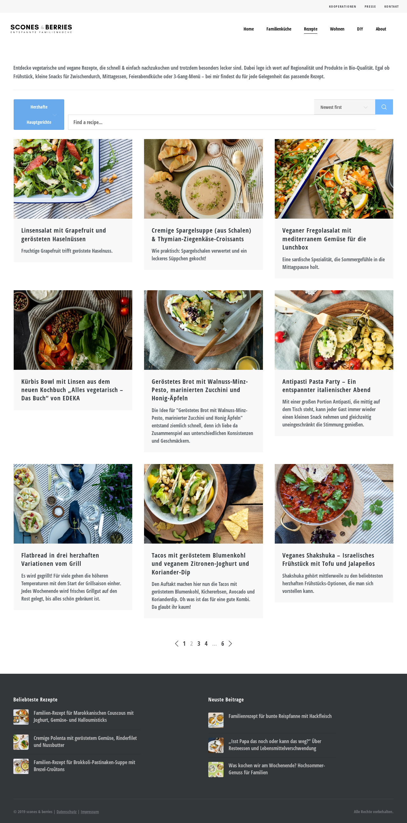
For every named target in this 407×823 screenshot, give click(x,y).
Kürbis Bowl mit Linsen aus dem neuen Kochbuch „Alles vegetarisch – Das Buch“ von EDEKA (72, 390)
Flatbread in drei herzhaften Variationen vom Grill (60, 559)
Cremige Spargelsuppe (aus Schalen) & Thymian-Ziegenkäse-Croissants (202, 234)
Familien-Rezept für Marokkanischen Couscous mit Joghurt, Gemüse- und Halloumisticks (84, 716)
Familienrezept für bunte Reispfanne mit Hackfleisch (280, 716)
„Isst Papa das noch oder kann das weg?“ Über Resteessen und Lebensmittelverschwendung (275, 745)
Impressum (90, 811)
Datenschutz (67, 811)
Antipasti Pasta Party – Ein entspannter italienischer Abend (326, 385)
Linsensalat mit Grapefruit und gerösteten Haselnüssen (63, 234)
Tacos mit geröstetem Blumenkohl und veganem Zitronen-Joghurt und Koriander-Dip (200, 563)
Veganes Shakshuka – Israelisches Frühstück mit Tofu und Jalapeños (328, 559)
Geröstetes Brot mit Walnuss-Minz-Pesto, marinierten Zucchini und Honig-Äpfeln (200, 390)
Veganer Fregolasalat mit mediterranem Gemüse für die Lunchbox (324, 238)
